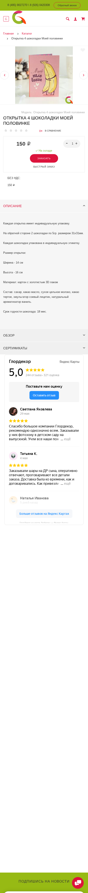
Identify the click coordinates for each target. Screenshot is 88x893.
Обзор (9, 335)
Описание (12, 206)
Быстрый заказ (44, 166)
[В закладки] (83, 50)
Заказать (44, 158)
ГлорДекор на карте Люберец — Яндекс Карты (44, 522)
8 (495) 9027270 (17, 5)
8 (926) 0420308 (40, 5)
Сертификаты (15, 348)
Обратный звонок (67, 5)
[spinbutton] (72, 144)
